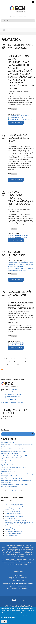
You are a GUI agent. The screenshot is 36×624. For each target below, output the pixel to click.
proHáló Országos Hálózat (12, 512)
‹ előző (13, 358)
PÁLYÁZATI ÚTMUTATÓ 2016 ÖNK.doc (20, 116)
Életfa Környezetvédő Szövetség (14, 504)
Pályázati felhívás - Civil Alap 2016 (20, 47)
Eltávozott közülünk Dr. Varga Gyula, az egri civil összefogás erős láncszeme (14, 485)
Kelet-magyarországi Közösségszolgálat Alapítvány (19, 522)
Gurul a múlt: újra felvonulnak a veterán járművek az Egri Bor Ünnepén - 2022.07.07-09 (17, 475)
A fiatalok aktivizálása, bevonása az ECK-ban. (14, 451)
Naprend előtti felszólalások (9, 453)
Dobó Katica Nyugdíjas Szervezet (14, 516)
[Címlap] (18, 9)
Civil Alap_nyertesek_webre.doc (18, 237)
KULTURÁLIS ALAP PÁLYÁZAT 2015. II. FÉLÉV (18, 137)
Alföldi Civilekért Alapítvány (13, 513)
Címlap (3, 30)
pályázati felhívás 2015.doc (17, 345)
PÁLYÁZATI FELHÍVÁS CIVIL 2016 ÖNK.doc (21, 120)
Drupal (14, 600)
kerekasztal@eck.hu (11, 391)
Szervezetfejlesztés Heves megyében (15, 506)
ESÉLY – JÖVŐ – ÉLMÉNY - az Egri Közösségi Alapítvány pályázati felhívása (16, 481)
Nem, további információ (8, 617)
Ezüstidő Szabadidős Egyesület (13, 533)
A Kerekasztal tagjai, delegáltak (14, 394)
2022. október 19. (6, 460)
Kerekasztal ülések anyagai (12, 396)
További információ (17, 123)
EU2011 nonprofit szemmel (12, 510)
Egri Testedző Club (10, 518)
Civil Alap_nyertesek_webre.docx (19, 235)
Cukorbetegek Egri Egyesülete (13, 531)
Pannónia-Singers (10, 528)
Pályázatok (14, 109)
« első (5, 358)
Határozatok (8, 398)
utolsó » (18, 365)
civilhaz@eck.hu (20, 580)
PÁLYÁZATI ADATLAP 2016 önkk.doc (20, 118)
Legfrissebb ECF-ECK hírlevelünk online (12, 403)
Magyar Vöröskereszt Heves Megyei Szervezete (18, 524)
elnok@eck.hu (13, 389)
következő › (8, 365)
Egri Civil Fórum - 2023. (7, 442)
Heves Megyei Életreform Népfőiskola (15, 520)
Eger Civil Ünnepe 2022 (7, 465)
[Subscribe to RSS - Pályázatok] (18, 369)
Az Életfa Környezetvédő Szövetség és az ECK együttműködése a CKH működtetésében (14, 457)
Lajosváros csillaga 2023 (8, 471)
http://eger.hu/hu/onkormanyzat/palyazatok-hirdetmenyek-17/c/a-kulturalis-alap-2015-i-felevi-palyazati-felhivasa (20, 264)
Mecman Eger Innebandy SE (12, 526)
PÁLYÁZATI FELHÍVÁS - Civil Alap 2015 (20, 293)
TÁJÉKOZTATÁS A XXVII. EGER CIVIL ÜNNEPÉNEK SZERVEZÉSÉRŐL (14, 468)
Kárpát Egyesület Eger (11, 535)
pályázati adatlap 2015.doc (17, 343)
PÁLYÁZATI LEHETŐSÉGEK (16, 254)
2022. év (3, 462)
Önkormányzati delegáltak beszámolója (12, 449)
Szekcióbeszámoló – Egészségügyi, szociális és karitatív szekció (17, 445)
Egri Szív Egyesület (10, 529)
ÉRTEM (4, 621)
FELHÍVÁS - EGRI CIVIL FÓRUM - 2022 (11, 478)
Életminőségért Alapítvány (12, 508)
